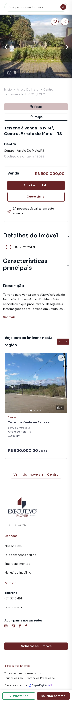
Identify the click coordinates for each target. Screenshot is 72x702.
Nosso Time (13, 546)
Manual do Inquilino (17, 572)
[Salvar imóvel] (55, 21)
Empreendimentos (17, 564)
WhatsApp (21, 696)
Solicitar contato (36, 185)
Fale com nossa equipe (20, 555)
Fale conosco (13, 607)
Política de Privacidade (41, 678)
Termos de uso (13, 678)
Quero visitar (36, 196)
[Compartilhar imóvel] (65, 21)
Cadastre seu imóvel (36, 646)
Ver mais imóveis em (36, 474)
